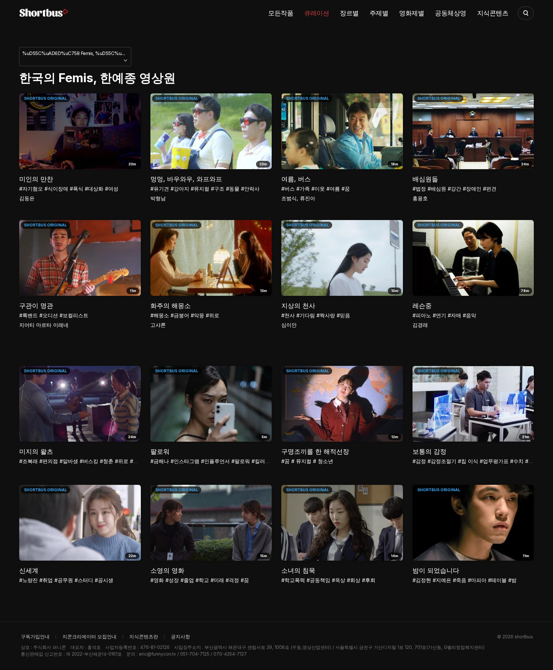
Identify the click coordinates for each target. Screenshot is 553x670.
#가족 (303, 188)
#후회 (368, 580)
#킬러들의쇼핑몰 (271, 461)
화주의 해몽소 (170, 306)
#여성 (111, 188)
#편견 (489, 188)
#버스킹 (89, 461)
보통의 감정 (429, 451)
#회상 (353, 580)
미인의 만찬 (36, 179)
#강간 (454, 188)
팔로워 (160, 451)
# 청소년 (323, 461)
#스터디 (84, 580)
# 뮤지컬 (301, 461)
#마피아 (477, 580)
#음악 (469, 315)
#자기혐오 (31, 188)
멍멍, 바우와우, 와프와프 (186, 179)
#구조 (217, 188)
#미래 (217, 580)
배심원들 (425, 179)
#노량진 (28, 580)
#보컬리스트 (74, 315)
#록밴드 (28, 315)
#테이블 (497, 580)
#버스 (288, 188)
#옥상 (338, 580)
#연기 (439, 315)
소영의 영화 (167, 570)
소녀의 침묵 (298, 570)
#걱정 (232, 580)
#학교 (202, 580)
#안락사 (250, 188)
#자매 (454, 315)
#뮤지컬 (200, 188)
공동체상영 (450, 13)
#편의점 (48, 461)
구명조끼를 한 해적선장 (315, 451)
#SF (530, 461)
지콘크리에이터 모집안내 (89, 637)
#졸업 (187, 580)
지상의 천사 (298, 306)
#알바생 (69, 461)
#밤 (512, 580)
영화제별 (411, 13)
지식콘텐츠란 (143, 637)
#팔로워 (240, 461)
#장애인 (472, 188)
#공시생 (104, 580)
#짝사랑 (326, 315)
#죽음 (459, 580)
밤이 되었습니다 (436, 570)
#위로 (212, 315)
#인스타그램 (185, 461)
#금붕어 (180, 315)
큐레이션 (316, 13)
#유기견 (159, 188)
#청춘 (106, 461)
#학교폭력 (293, 580)
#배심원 (437, 188)
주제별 (379, 13)
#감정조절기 (442, 461)
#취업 (46, 580)
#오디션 (48, 315)
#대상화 (94, 188)
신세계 (28, 570)
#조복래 (28, 461)
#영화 (157, 580)
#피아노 (422, 315)
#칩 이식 (468, 461)
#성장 (172, 580)
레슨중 (422, 306)
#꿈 (345, 188)
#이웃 (318, 188)
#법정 (419, 188)
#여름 (333, 188)
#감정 (419, 461)
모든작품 (280, 13)
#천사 (288, 315)
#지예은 (442, 580)
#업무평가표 (494, 461)
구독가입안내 (35, 637)
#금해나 (159, 461)
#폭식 (76, 188)
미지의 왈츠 (36, 451)
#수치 (517, 461)
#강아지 (180, 188)
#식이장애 (56, 188)
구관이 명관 (36, 306)
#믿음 (343, 315)
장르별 (349, 13)
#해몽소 (159, 315)
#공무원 (63, 580)
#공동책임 (318, 580)
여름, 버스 (296, 179)
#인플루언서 (215, 461)
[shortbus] (43, 13)
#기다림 (305, 315)
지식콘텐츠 (493, 13)
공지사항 (180, 637)
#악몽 (197, 315)
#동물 (232, 188)
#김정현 (422, 580)
